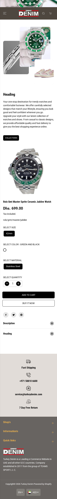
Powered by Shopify (42, 484)
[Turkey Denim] (28, 13)
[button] (5, 13)
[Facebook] (6, 315)
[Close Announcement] (50, 3)
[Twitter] (13, 315)
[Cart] (50, 13)
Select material (12, 260)
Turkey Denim (27, 484)
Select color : (21, 244)
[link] (28, 451)
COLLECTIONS (11, 138)
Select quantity (12, 277)
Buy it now (28, 303)
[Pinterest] (21, 315)
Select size (9, 227)
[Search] (43, 13)
